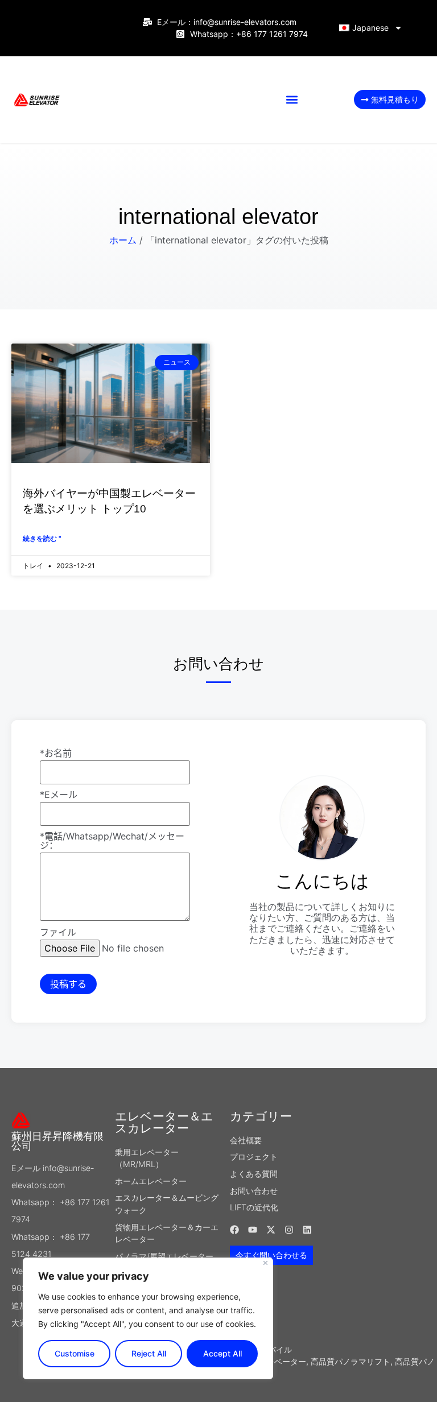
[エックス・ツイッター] (270, 1229)
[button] (292, 99)
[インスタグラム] (289, 1229)
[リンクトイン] (307, 1229)
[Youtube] (252, 1229)
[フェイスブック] (234, 1229)
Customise (74, 1353)
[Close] (265, 1262)
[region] (148, 1318)
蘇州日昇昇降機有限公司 (57, 1141)
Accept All (222, 1353)
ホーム (123, 240)
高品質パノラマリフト (350, 1361)
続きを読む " (42, 538)
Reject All (148, 1353)
